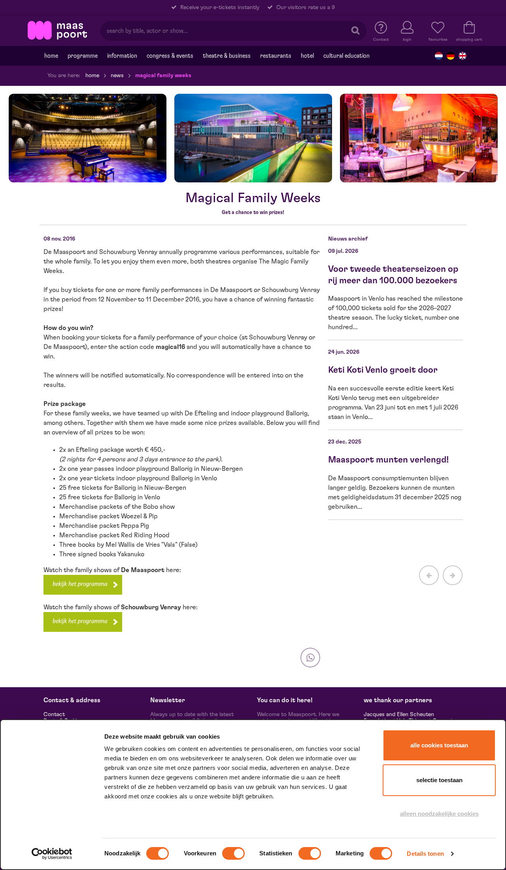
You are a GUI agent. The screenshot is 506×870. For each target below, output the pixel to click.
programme (83, 56)
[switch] (233, 853)
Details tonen (425, 853)
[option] (87, 138)
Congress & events (170, 56)
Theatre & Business (227, 56)
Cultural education (346, 56)
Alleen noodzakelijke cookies (439, 813)
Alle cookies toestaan (439, 745)
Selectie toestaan (439, 780)
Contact (54, 714)
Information (122, 56)
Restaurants (275, 56)
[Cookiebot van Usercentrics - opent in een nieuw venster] (52, 854)
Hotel (307, 56)
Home (51, 56)
